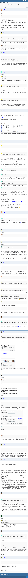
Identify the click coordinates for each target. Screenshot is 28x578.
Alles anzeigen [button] (13, 61)
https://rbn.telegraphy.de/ (18, 120)
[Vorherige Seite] (1, 7)
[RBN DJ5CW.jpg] (14, 128)
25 (8, 570)
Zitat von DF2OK (4, 282)
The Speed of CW (3, 363)
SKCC (20, 222)
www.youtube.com (19, 410)
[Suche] (23, 1)
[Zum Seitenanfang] (27, 577)
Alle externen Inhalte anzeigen (12, 421)
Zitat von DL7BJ (4, 45)
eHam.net (2, 117)
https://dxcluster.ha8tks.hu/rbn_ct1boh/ (7, 465)
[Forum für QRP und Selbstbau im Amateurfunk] (1, 1)
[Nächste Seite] (9, 7)
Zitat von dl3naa (4, 234)
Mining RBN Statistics (3, 353)
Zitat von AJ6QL (4, 174)
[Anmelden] (25, 1)
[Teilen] (27, 7)
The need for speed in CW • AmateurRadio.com (5, 346)
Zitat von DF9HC (4, 76)
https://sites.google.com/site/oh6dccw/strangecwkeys (7, 203)
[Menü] (27, 1)
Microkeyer (19, 326)
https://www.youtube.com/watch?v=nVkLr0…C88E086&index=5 (16, 198)
